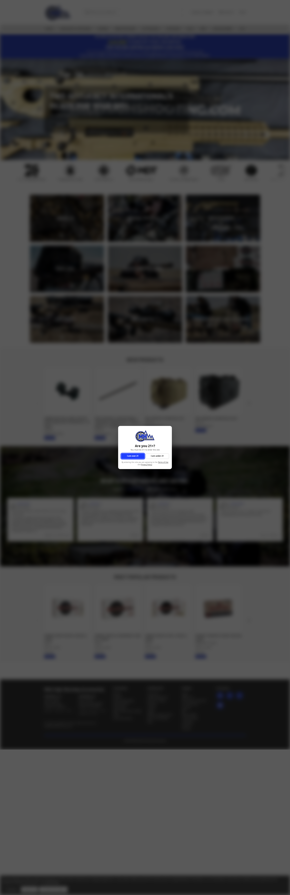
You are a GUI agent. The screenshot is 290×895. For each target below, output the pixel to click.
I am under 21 (157, 456)
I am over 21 (132, 456)
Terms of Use (163, 462)
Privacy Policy (146, 465)
